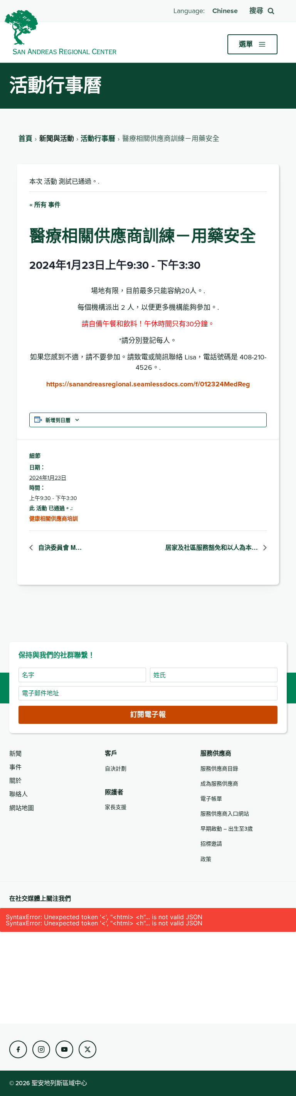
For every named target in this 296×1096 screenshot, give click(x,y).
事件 (15, 767)
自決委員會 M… (59, 547)
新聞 (15, 753)
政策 (205, 859)
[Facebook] (18, 1049)
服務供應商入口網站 (224, 813)
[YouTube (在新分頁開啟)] (64, 1049)
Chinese (225, 11)
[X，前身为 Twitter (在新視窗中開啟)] (87, 1049)
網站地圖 (21, 808)
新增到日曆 (58, 420)
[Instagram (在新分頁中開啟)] (41, 1049)
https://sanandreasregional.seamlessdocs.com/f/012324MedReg (148, 384)
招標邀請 (211, 844)
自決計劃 (115, 768)
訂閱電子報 (148, 715)
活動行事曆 (98, 139)
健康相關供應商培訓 (53, 518)
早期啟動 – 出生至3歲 (226, 828)
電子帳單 (211, 798)
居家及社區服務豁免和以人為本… (212, 547)
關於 (15, 780)
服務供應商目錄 (219, 768)
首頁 (25, 139)
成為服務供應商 (219, 783)
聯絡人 (18, 794)
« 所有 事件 (45, 204)
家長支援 (115, 807)
